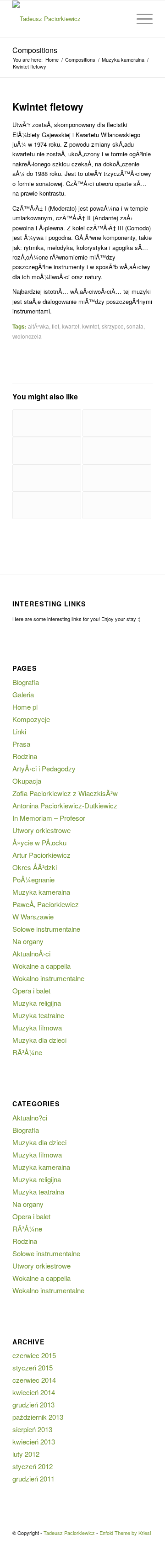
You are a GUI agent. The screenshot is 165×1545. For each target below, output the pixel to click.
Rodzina (24, 756)
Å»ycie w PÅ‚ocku (39, 842)
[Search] (118, 18)
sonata (134, 326)
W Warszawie (33, 916)
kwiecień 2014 (33, 1392)
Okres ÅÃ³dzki (34, 867)
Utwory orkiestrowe (41, 830)
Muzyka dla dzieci (39, 1040)
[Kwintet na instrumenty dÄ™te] (46, 423)
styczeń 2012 (32, 1466)
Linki (19, 731)
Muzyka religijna (36, 1003)
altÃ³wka (38, 326)
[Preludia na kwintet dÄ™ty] (46, 478)
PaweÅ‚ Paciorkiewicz (45, 904)
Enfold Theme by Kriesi (125, 1532)
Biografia (25, 682)
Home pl (25, 706)
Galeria (23, 694)
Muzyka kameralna (41, 892)
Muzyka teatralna (38, 1191)
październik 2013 (37, 1417)
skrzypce (113, 326)
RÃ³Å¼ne (27, 1052)
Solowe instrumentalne (46, 929)
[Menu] (140, 18)
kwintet (90, 326)
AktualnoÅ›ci (31, 953)
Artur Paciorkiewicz (41, 855)
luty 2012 (25, 1454)
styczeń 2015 (32, 1367)
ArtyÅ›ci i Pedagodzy (44, 768)
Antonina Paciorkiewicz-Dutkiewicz (64, 805)
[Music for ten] (116, 450)
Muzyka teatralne (38, 1015)
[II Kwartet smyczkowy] (116, 423)
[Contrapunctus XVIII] (46, 505)
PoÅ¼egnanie (33, 879)
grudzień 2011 (33, 1478)
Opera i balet (31, 990)
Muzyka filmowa (37, 1027)
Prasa (21, 744)
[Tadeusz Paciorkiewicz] (68, 18)
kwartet (70, 326)
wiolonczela (27, 336)
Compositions (34, 50)
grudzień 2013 (33, 1404)
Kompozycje (31, 719)
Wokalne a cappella (41, 966)
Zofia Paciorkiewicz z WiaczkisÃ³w (65, 793)
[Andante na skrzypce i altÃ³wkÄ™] (46, 450)
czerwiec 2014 (34, 1380)
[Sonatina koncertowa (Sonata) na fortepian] (116, 505)
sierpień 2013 (32, 1429)
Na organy (28, 941)
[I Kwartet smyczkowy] (116, 478)
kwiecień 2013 (33, 1441)
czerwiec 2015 (34, 1355)
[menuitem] (118, 18)
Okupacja (26, 781)
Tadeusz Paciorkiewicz (69, 1532)
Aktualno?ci (29, 1117)
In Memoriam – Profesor (48, 818)
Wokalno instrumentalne (48, 978)
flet (55, 326)
